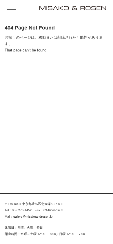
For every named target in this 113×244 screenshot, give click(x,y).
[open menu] (12, 8)
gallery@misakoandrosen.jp (32, 216)
